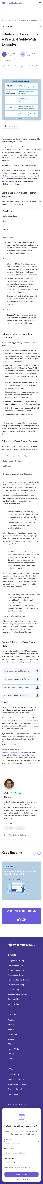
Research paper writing (17, 994)
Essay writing (13, 1004)
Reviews (11, 1039)
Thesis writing (13, 989)
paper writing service (17, 742)
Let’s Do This (21, 1174)
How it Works (13, 1049)
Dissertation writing (16, 984)
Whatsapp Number (11, 1158)
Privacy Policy (13, 1074)
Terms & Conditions (16, 1079)
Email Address (9, 1149)
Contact (11, 1058)
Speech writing (14, 999)
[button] (39, 853)
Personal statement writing (19, 980)
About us (11, 1020)
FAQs (10, 1044)
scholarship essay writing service (14, 752)
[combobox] (8, 1162)
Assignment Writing (16, 960)
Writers (11, 1025)
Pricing (10, 1053)
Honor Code (13, 1094)
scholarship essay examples (12, 176)
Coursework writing (16, 970)
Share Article (12, 126)
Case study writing (15, 975)
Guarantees (12, 1034)
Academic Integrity (15, 1089)
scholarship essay (16, 149)
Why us (11, 1029)
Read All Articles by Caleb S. (15, 835)
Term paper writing (15, 965)
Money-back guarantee (17, 1084)
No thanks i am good (21, 1179)
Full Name (8, 1139)
